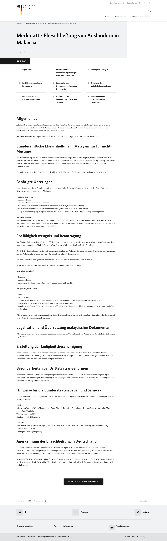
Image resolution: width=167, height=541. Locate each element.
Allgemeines (27, 70)
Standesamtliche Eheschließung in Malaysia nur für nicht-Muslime (66, 73)
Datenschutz (20, 537)
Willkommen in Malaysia (141, 17)
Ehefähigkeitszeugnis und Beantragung (32, 84)
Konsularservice (121, 17)
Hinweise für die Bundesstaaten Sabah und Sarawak (66, 99)
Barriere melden (63, 537)
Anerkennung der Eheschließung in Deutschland (98, 99)
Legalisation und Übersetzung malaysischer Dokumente (66, 86)
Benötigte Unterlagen (99, 70)
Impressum (31, 537)
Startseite (19, 23)
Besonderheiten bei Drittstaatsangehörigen (31, 97)
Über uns (107, 17)
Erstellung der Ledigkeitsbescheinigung (101, 84)
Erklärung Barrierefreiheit (47, 537)
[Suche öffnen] (148, 9)
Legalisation (21, 337)
